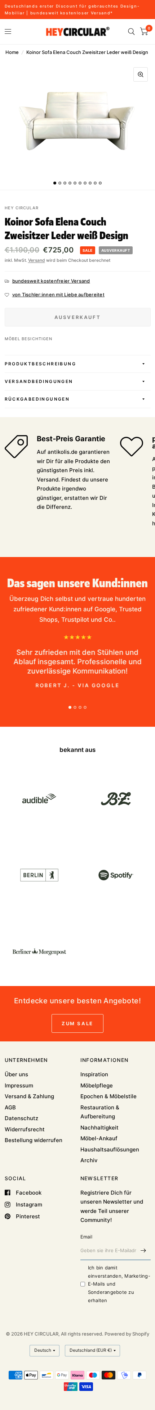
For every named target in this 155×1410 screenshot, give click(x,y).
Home (12, 52)
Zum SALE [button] (77, 1023)
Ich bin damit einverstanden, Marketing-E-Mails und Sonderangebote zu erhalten (119, 1284)
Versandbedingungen (39, 381)
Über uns (16, 1074)
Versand (36, 260)
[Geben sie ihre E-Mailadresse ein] (143, 1250)
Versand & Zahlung (29, 1096)
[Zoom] (140, 74)
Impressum (19, 1085)
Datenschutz (21, 1118)
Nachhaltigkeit (99, 1127)
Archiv (89, 1160)
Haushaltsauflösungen (109, 1149)
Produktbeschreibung (40, 363)
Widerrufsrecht (25, 1129)
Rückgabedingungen (37, 399)
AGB (10, 1107)
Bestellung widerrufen (33, 1140)
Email (86, 1237)
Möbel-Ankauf (99, 1138)
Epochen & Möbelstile (108, 1096)
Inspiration (94, 1074)
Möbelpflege (96, 1085)
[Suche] (131, 31)
